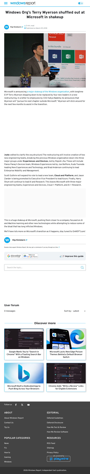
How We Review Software (57, 432)
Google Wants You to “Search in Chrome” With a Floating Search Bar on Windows (24, 355)
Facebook (16, 405)
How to (7, 452)
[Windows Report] (22, 3)
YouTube (28, 405)
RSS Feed (51, 443)
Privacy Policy (52, 452)
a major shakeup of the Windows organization (48, 91)
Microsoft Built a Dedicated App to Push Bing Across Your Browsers (23, 387)
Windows (8, 462)
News (6, 443)
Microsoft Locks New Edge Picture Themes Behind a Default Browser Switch (66, 355)
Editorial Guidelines (55, 418)
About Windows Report (14, 418)
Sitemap (50, 448)
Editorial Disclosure (55, 423)
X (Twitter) (22, 405)
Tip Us (6, 427)
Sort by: (67, 311)
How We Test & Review (56, 427)
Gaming (7, 457)
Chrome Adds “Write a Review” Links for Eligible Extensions (66, 387)
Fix (5, 448)
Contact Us (8, 423)
